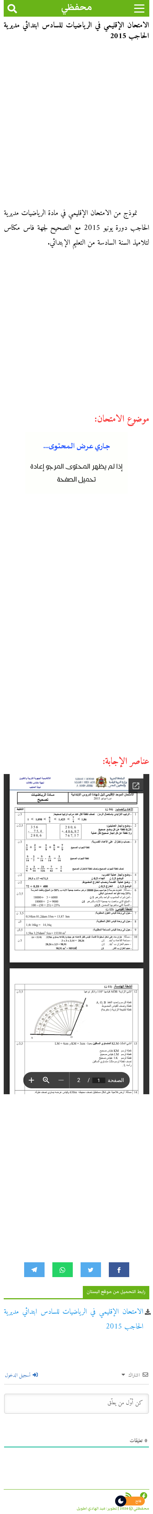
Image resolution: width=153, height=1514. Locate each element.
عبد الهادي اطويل (91, 1508)
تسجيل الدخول (18, 1375)
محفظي (76, 7)
